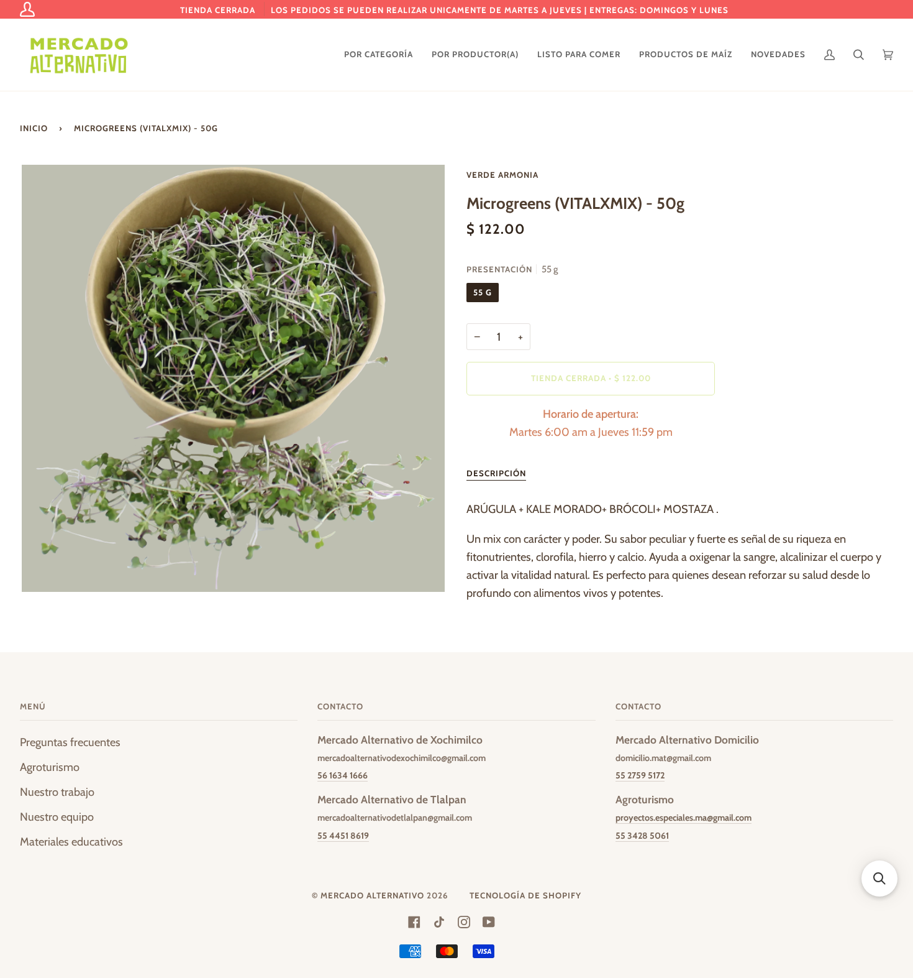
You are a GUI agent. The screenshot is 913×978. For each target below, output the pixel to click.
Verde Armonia (502, 175)
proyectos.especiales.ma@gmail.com (683, 817)
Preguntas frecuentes (70, 742)
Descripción (496, 473)
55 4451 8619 (343, 835)
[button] (879, 878)
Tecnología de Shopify (525, 895)
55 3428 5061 (642, 835)
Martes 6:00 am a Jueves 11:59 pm (591, 423)
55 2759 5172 (640, 775)
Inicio (34, 128)
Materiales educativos (71, 841)
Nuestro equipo (57, 817)
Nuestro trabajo (57, 792)
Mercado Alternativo (372, 895)
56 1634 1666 (342, 775)
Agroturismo (49, 767)
